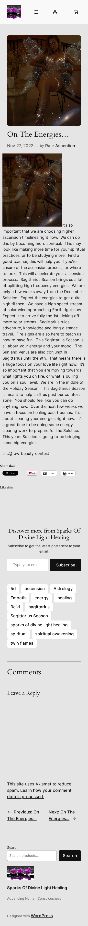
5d (13, 588)
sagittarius (39, 606)
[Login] (55, 12)
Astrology (63, 588)
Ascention (65, 145)
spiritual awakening (54, 633)
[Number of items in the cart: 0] (76, 12)
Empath (18, 597)
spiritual (18, 633)
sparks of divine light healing (39, 624)
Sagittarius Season (29, 615)
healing (64, 597)
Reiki (15, 606)
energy (41, 597)
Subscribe (65, 565)
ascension (35, 588)
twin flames (22, 643)
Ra (47, 145)
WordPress (42, 915)
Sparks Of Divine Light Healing (37, 887)
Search (12, 847)
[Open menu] (36, 12)
